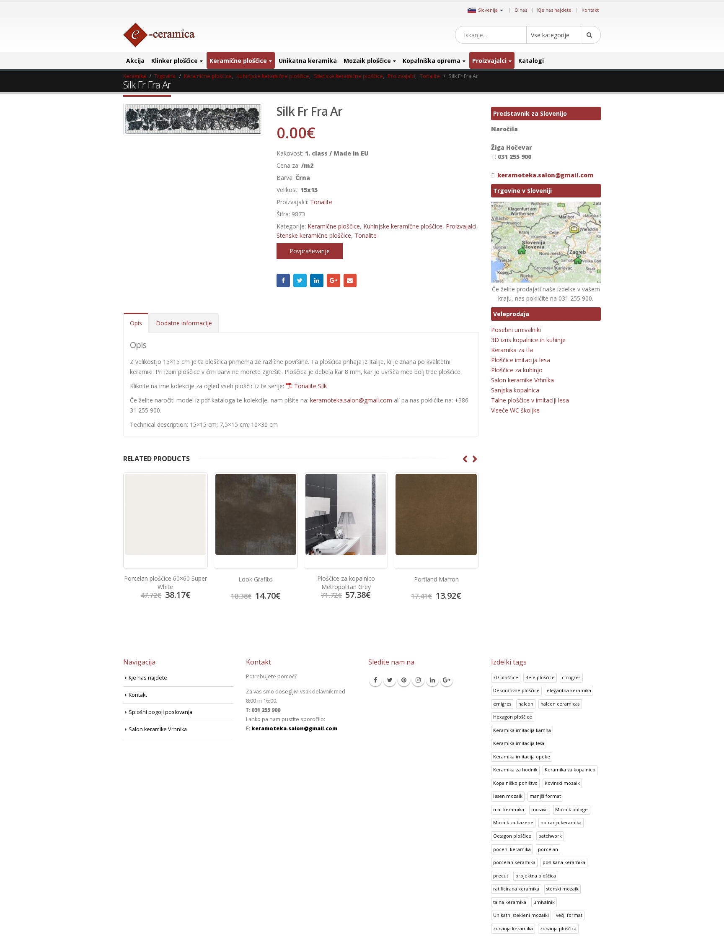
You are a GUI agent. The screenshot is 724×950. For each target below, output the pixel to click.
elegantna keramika (569, 690)
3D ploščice (505, 677)
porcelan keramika (514, 862)
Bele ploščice (540, 677)
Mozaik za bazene (513, 822)
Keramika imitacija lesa (518, 743)
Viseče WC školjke (515, 410)
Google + (333, 280)
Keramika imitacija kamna (522, 730)
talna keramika (509, 902)
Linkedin (432, 680)
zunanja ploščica (558, 928)
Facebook (283, 280)
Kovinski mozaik (562, 783)
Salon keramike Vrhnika (522, 380)
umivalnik (544, 902)
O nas (521, 10)
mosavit (539, 809)
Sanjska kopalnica (515, 390)
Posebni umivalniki (516, 330)
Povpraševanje (310, 251)
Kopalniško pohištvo (515, 783)
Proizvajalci (489, 61)
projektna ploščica (535, 875)
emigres (502, 704)
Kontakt (590, 10)
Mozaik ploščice (367, 61)
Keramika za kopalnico (570, 769)
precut (500, 875)
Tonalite (321, 202)
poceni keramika (512, 849)
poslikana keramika (564, 862)
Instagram (418, 680)
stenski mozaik (562, 888)
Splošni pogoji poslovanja (160, 712)
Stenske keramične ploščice (314, 235)
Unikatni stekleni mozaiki (521, 915)
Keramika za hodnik (515, 769)
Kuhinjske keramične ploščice (402, 226)
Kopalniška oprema (431, 61)
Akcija (135, 61)
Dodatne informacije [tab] (184, 323)
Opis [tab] (136, 323)
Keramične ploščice (238, 61)
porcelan (548, 849)
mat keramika (508, 809)
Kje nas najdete (554, 10)
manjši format (545, 796)
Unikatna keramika (308, 61)
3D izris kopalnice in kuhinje (528, 340)
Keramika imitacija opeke (521, 756)
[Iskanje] (590, 34)
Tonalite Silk (310, 386)
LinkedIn (316, 280)
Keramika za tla (512, 350)
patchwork (550, 836)
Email (350, 280)
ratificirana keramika (516, 888)
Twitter (300, 280)
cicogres (571, 677)
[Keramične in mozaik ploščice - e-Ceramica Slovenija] (159, 35)
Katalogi (531, 61)
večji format (569, 915)
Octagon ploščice (512, 836)
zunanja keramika (513, 928)
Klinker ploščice (174, 61)
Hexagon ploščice (512, 717)
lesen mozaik (507, 796)
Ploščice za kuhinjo (517, 370)
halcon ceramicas (559, 704)
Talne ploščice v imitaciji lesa (530, 400)
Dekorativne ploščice (516, 690)
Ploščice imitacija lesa (520, 360)
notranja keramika (561, 822)
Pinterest (404, 680)
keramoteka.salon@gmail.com (351, 400)
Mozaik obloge (571, 809)
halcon (525, 704)
